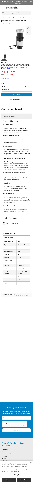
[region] (16, 472)
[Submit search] (29, 12)
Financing (4, 456)
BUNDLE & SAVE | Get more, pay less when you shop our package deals (18, 2)
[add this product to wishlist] (28, 32)
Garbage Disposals (23, 18)
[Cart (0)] (30, 8)
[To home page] (12, 8)
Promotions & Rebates (8, 454)
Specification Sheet (12, 223)
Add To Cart (17, 94)
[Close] (31, 463)
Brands (4, 452)
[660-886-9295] (26, 8)
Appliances (4, 18)
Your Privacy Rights (16, 475)
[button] (3, 8)
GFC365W (8, 80)
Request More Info (18, 99)
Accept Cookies (24, 479)
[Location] (21, 8)
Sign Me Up (16, 430)
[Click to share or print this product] (28, 28)
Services (4, 458)
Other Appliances (12, 18)
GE (8, 78)
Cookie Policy (16, 471)
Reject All (8, 479)
